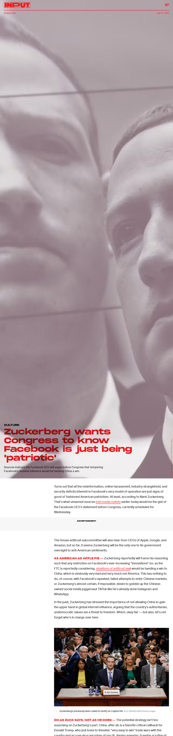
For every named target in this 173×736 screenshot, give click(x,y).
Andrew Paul (10, 13)
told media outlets (108, 502)
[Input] (17, 5)
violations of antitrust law (113, 568)
